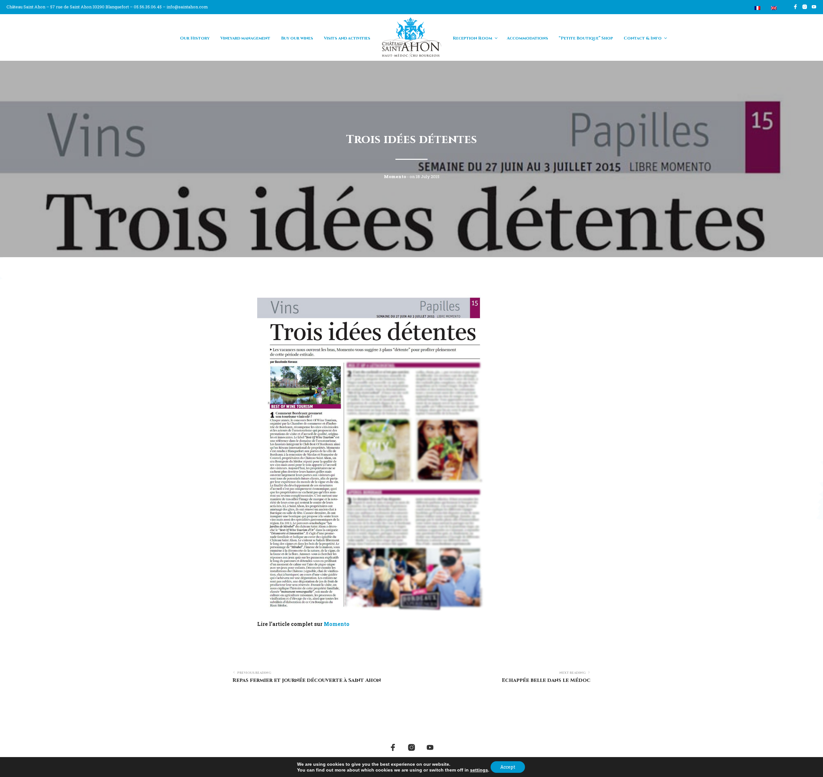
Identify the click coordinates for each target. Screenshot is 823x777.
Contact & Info (643, 38)
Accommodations (527, 38)
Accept (507, 767)
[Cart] (742, 8)
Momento (336, 623)
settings (479, 769)
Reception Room (472, 38)
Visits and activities (347, 38)
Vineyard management (245, 38)
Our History (195, 38)
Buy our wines (297, 38)
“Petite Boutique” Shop (586, 38)
